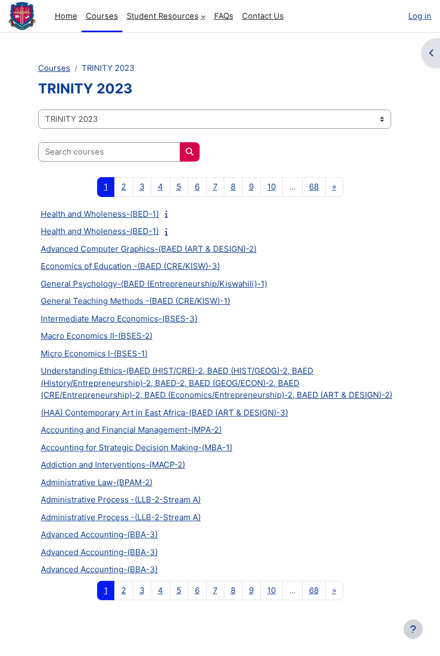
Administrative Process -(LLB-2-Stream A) (121, 499)
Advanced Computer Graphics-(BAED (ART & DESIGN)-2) (148, 249)
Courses (54, 68)
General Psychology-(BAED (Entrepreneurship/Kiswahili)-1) (154, 284)
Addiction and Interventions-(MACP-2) (113, 465)
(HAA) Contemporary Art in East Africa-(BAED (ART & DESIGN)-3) (164, 412)
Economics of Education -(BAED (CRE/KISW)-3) (130, 266)
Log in (419, 16)
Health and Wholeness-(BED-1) (100, 214)
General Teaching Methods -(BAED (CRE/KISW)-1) (135, 301)
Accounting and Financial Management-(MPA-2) (131, 430)
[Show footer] (413, 629)
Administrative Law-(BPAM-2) (96, 482)
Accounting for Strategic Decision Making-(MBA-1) (136, 447)
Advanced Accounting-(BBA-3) (99, 534)
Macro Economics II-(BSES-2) (96, 336)
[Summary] (169, 214)
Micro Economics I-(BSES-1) (94, 353)
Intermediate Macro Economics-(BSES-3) (119, 319)
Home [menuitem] (66, 16)
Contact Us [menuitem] (263, 16)
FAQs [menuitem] (223, 16)
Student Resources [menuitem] (163, 16)
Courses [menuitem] (102, 16)
